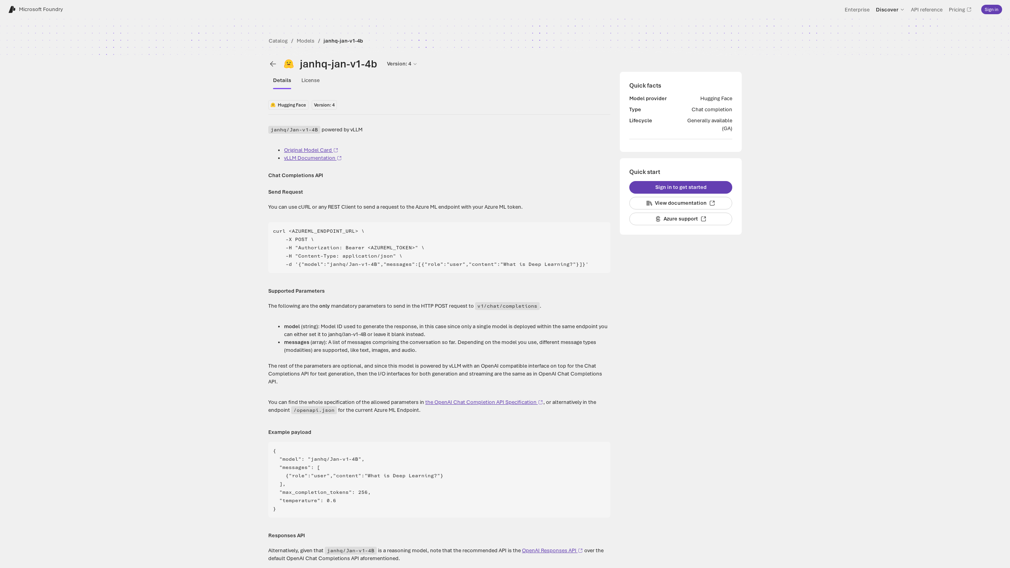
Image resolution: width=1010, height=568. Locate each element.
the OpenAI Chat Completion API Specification (481, 402)
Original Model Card (308, 150)
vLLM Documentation (309, 158)
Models (305, 40)
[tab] (282, 80)
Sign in (992, 9)
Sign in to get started (681, 187)
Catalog (278, 40)
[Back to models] (273, 64)
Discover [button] (887, 9)
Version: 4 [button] (399, 63)
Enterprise (857, 9)
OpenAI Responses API (549, 550)
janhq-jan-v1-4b (343, 40)
